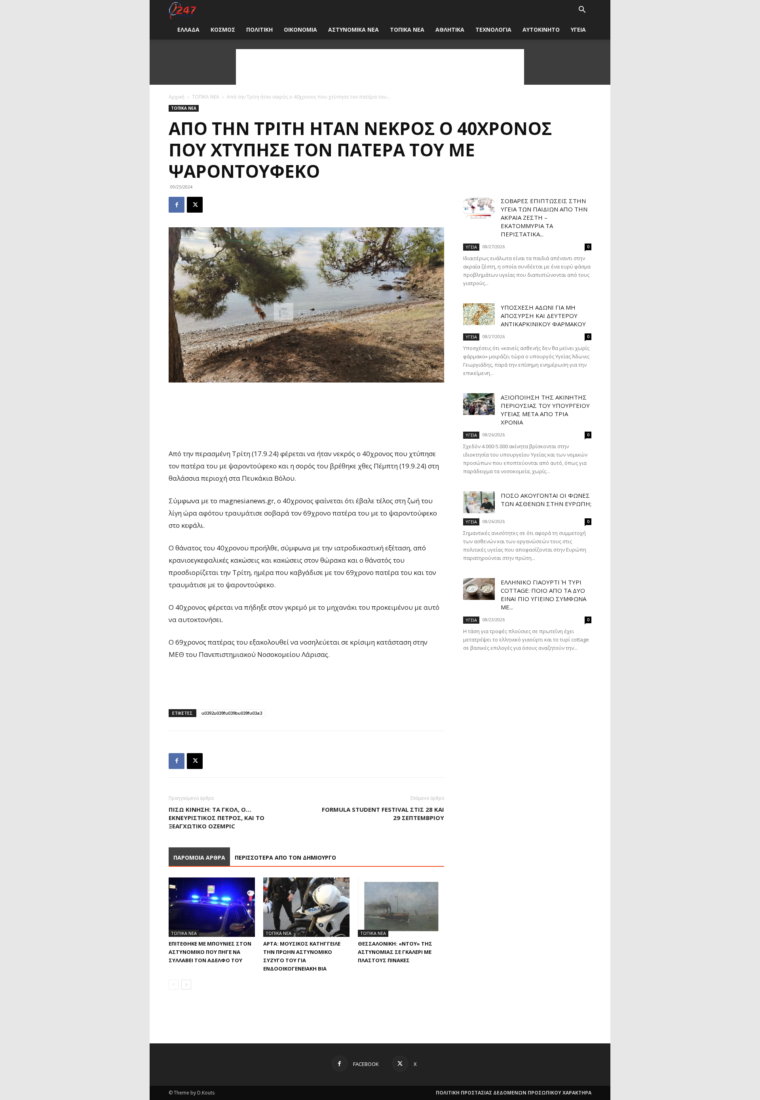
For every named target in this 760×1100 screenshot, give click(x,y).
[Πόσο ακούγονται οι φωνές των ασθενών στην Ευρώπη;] (479, 502)
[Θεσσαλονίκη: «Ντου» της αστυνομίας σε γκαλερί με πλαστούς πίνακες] (401, 907)
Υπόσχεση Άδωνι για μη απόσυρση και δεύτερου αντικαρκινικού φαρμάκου (543, 315)
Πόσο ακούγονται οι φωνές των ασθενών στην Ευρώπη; (546, 499)
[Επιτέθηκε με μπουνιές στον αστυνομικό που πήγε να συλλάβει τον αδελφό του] (212, 907)
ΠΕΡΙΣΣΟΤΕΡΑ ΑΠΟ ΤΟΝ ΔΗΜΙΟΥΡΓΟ (285, 857)
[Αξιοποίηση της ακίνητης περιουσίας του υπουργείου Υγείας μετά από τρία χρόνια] (479, 404)
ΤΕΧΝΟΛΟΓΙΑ (493, 29)
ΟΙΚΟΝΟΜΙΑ (300, 29)
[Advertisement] (380, 67)
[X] (195, 205)
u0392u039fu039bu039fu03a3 (231, 713)
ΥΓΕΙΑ (578, 29)
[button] (581, 10)
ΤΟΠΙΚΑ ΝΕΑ (407, 29)
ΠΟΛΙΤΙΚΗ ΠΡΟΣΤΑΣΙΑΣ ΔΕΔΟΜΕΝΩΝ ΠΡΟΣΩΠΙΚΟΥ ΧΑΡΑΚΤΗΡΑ (513, 1092)
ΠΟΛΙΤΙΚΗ (259, 29)
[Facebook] (176, 205)
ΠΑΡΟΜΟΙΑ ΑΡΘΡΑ (199, 857)
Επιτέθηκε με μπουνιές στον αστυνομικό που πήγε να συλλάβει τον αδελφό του (210, 952)
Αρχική (176, 96)
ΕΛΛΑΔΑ (188, 29)
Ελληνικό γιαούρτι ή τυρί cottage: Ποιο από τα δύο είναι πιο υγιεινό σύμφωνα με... (543, 594)
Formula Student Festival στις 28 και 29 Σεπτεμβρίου (383, 813)
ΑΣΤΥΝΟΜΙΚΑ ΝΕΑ (353, 29)
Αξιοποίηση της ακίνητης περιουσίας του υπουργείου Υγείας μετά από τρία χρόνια (545, 409)
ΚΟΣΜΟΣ (223, 29)
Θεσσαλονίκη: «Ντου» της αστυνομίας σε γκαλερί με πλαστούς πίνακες (395, 952)
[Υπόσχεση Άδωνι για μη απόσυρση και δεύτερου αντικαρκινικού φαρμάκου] (479, 314)
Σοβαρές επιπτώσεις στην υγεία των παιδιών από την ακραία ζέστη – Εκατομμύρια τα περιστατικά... (544, 217)
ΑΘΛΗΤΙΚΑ (449, 29)
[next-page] (186, 985)
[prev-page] (174, 985)
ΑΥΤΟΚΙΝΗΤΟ (541, 29)
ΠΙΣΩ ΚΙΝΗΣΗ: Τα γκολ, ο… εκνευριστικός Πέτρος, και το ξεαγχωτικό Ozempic (216, 817)
